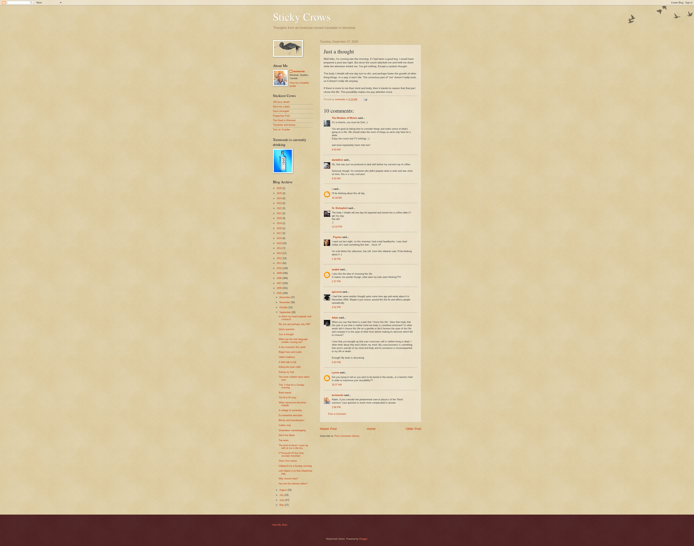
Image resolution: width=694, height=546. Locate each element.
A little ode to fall (287, 362)
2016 (279, 238)
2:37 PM (336, 281)
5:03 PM (336, 362)
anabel (335, 269)
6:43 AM (336, 149)
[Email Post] (365, 99)
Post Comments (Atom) (347, 436)
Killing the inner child (289, 367)
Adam (335, 317)
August (283, 490)
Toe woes (284, 440)
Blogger (363, 539)
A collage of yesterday (290, 410)
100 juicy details (281, 102)
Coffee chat (285, 425)
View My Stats (279, 524)
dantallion (337, 160)
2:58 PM (336, 407)
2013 (279, 253)
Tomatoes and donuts (284, 125)
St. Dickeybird (340, 208)
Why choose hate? (288, 478)
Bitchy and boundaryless (292, 420)
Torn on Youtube (281, 129)
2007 (279, 283)
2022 (279, 208)
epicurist (337, 292)
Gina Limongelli (281, 111)
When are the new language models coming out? (293, 340)
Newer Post (328, 429)
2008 (279, 278)
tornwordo (337, 395)
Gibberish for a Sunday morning (295, 466)
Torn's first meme (288, 461)
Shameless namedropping (292, 430)
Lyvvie (335, 372)
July (281, 495)
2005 (279, 293)
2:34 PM (336, 259)
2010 (279, 268)
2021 (279, 213)
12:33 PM (337, 226)
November (285, 302)
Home (371, 429)
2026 (279, 188)
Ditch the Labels (281, 106)
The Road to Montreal (284, 120)
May (282, 505)
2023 (279, 203)
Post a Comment (337, 414)
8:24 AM (336, 178)
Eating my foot (286, 372)
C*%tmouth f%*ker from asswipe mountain (291, 454)
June (282, 500)
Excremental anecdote (290, 415)
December (285, 297)
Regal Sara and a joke (290, 352)
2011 (279, 263)
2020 (279, 218)
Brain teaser (285, 392)
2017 (279, 233)
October (283, 307)
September (285, 312)
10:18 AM (337, 197)
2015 (279, 243)
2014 (279, 248)
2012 (279, 258)
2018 (279, 228)
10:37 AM (337, 384)
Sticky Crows (302, 16)
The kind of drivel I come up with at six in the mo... (293, 446)
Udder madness (287, 357)
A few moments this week (292, 347)
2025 (279, 193)
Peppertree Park (281, 115)
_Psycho (336, 237)
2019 (279, 223)
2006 (279, 288)
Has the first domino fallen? (293, 483)
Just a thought (286, 334)
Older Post (413, 429)
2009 (279, 273)
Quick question (286, 329)
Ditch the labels (287, 435)
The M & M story (287, 397)
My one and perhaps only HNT (294, 324)
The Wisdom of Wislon (344, 118)
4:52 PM (336, 307)
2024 (279, 198)
